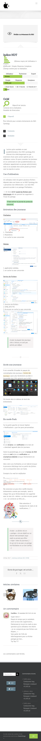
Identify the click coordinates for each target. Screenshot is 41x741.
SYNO (27, 558)
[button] (20, 116)
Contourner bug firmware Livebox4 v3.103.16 (30, 683)
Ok (33, 736)
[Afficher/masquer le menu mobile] (36, 3)
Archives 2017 (21, 558)
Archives (14, 558)
